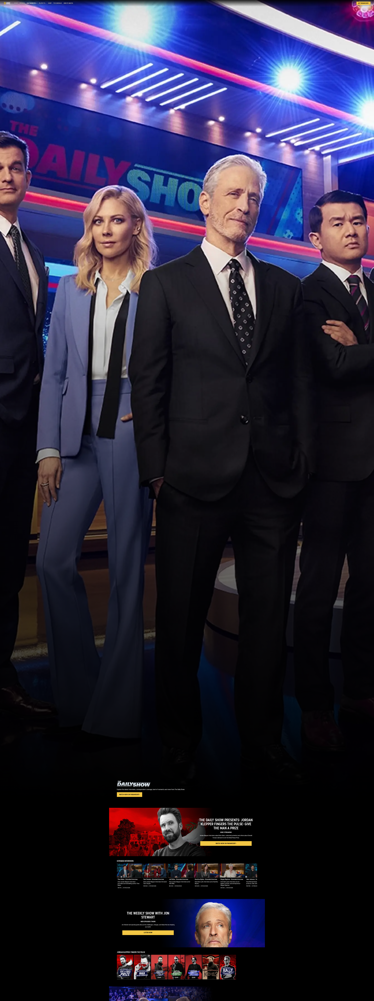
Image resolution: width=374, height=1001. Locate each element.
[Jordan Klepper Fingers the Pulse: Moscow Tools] (211, 967)
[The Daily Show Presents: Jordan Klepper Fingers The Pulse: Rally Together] (228, 967)
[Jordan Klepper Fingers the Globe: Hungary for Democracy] (176, 967)
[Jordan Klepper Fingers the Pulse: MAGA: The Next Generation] (142, 967)
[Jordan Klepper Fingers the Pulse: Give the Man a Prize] (125, 967)
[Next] (254, 877)
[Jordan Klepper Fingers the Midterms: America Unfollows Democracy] (193, 967)
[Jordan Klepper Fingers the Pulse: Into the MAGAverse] (159, 967)
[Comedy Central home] (7, 3)
